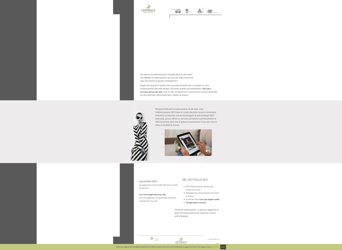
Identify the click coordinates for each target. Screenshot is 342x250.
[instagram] (151, 238)
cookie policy (214, 247)
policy (217, 244)
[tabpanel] (167, 78)
